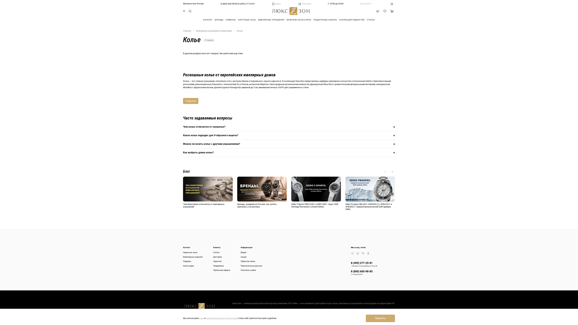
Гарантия (217, 261)
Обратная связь (248, 261)
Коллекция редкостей (352, 20)
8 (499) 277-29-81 (246, 4)
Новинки (231, 20)
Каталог (207, 20)
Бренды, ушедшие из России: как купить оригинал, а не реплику (257, 205)
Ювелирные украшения (271, 20)
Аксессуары (188, 266)
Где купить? (366, 3)
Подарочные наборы (325, 20)
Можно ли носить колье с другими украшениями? (289, 144)
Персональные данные (251, 266)
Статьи (371, 20)
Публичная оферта (221, 270)
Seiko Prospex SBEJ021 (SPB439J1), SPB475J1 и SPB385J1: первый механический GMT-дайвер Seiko (368, 206)
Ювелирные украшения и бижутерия (214, 31)
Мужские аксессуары (299, 20)
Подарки (187, 261)
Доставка (217, 257)
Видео (243, 252)
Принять (380, 318)
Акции (244, 257)
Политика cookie (248, 270)
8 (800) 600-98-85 (229, 4)
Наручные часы (247, 20)
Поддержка (218, 266)
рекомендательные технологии (221, 318)
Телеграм (306, 4)
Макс (278, 4)
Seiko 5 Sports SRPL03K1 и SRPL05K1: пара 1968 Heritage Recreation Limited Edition (314, 205)
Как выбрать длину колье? (289, 152)
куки (201, 318)
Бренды (219, 20)
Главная (187, 31)
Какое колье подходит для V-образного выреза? (289, 135)
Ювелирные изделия (193, 257)
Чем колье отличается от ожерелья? (289, 127)
